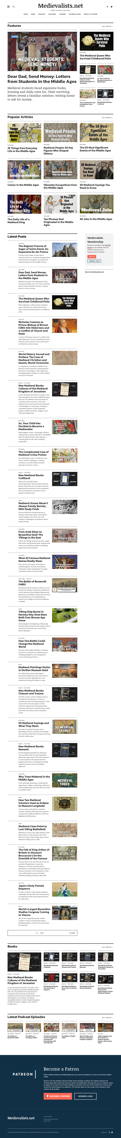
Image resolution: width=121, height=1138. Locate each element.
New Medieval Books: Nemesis (31, 747)
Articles (21, 243)
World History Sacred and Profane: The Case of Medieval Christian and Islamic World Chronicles (34, 358)
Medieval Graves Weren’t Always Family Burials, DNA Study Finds (33, 506)
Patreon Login (75, 14)
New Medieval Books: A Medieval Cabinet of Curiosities (105, 967)
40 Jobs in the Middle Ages (96, 219)
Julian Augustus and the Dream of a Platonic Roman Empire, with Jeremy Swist (105, 1039)
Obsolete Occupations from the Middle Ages (60, 186)
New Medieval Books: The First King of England (51, 988)
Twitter (111, 6)
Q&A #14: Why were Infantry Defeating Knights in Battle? (86, 1037)
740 (41, 933)
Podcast (41, 14)
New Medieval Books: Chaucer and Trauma (31, 692)
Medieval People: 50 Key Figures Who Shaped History (58, 150)
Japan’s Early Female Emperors (31, 887)
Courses (62, 14)
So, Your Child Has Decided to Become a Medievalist (104, 80)
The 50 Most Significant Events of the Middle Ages (95, 149)
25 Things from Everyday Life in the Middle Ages (22, 149)
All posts (107, 26)
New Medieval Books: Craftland (104, 103)
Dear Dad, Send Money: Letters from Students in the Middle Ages (42, 79)
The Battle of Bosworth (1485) (32, 582)
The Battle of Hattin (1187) (68, 1037)
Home (26, 14)
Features (52, 14)
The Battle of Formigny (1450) (31, 1037)
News (33, 14)
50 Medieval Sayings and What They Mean (34, 724)
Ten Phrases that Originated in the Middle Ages (58, 222)
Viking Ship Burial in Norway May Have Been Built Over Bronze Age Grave (33, 616)
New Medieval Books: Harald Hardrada (87, 987)
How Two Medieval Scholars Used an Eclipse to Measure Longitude (34, 803)
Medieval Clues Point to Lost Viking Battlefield (33, 827)
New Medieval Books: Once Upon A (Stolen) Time (69, 988)
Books (82, 76)
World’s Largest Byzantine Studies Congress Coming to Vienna (34, 912)
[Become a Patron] (58, 1099)
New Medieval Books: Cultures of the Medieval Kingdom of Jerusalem (87, 80)
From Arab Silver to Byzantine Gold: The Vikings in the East (31, 535)
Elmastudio (55, 1132)
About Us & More (90, 14)
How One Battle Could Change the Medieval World (32, 644)
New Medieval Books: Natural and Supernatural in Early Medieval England (105, 990)
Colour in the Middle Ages (23, 185)
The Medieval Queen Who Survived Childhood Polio (95, 57)
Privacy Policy (48, 1116)
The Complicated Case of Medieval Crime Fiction (87, 104)
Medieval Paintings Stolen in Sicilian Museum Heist (34, 668)
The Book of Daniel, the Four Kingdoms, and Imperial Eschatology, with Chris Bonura (50, 1039)
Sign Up (92, 257)
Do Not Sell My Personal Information (51, 1120)
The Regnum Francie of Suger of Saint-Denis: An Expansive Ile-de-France (33, 249)
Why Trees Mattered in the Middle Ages (34, 778)
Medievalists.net (60, 5)
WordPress (39, 1132)
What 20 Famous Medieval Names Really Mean (34, 559)
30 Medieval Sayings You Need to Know (95, 186)
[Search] (13, 6)
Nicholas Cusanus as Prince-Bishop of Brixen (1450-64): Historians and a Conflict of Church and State (34, 328)
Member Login (94, 261)
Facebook (107, 6)
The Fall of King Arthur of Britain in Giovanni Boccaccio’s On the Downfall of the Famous (34, 854)
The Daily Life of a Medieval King (19, 220)
